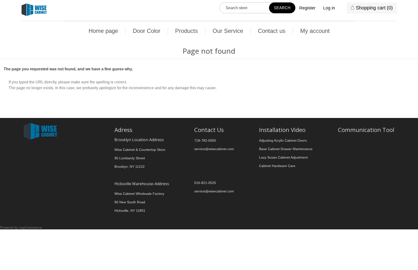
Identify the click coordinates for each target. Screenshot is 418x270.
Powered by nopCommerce (21, 227)
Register (307, 8)
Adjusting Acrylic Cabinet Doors (283, 140)
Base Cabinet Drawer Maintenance (286, 149)
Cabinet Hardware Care (277, 166)
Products (186, 31)
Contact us (271, 31)
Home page (103, 31)
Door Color (146, 31)
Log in (329, 8)
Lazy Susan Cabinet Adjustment (283, 157)
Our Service (228, 31)
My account (315, 31)
